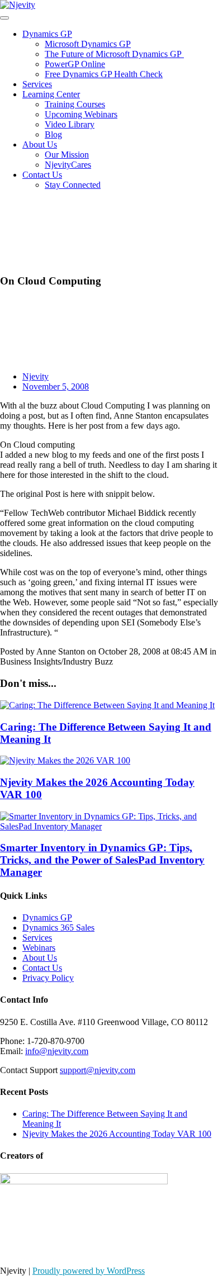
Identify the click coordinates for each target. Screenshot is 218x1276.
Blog (53, 134)
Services (37, 84)
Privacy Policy (48, 978)
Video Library (69, 124)
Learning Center (51, 94)
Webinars (38, 947)
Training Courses (75, 104)
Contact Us (42, 174)
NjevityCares (68, 164)
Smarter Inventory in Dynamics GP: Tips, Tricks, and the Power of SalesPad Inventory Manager (102, 860)
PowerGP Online (75, 64)
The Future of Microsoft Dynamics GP (114, 54)
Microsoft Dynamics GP (88, 44)
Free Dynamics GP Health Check (104, 74)
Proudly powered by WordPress (88, 1270)
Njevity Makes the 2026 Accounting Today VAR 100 (116, 1134)
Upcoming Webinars (81, 114)
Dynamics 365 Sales (58, 927)
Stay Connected (73, 184)
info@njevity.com (56, 1051)
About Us (39, 144)
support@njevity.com (97, 1070)
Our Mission (67, 154)
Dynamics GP (47, 34)
